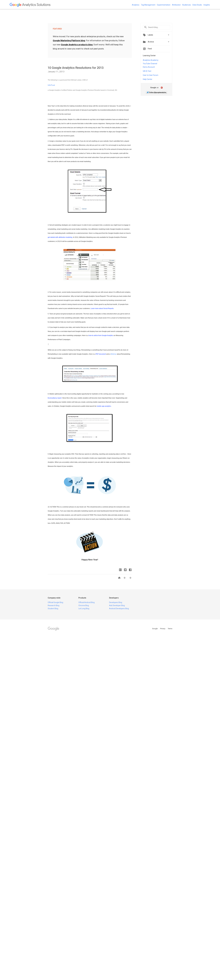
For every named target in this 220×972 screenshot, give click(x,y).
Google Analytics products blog (77, 44)
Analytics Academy (150, 60)
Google (155, 629)
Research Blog (53, 605)
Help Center (147, 79)
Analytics (135, 5)
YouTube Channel (150, 64)
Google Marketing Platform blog (69, 40)
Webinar (113, 354)
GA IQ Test (147, 71)
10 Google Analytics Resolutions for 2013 (76, 68)
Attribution (176, 5)
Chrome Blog (83, 605)
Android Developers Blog (119, 609)
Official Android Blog (86, 602)
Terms (170, 629)
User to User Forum (150, 75)
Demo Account (149, 67)
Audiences (186, 5)
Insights (207, 5)
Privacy (163, 629)
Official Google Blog (55, 602)
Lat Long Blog (83, 609)
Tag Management (148, 5)
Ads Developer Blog (117, 605)
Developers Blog (115, 602)
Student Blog (53, 609)
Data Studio (197, 5)
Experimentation (163, 5)
